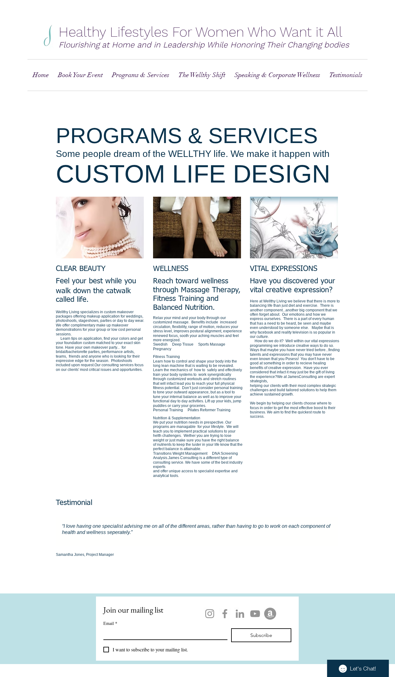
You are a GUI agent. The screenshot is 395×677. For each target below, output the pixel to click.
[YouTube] (255, 614)
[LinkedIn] (240, 614)
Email (110, 623)
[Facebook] (225, 614)
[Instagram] (210, 614)
